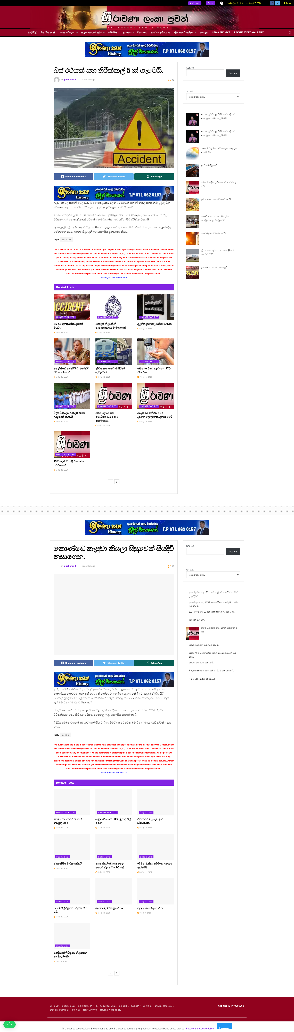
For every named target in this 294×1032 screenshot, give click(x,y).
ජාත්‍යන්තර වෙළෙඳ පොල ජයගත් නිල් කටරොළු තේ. (109, 865)
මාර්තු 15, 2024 (145, 376)
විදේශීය (65, 734)
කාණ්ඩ (190, 91)
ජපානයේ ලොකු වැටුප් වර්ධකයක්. (150, 821)
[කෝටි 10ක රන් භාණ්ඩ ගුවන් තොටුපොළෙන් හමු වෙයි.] (192, 221)
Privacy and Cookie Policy (200, 1028)
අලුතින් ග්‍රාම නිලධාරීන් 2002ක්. (154, 324)
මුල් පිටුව (32, 32)
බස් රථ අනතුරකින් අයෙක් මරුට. (68, 325)
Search (190, 67)
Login (288, 3)
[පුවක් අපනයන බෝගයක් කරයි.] (192, 204)
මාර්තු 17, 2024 (61, 332)
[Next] (116, 481)
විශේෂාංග (142, 32)
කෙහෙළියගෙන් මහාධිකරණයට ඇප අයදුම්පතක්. (106, 416)
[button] (9, 1024)
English (194, 3)
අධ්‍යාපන (127, 32)
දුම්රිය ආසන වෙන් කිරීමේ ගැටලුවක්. (110, 370)
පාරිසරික (112, 32)
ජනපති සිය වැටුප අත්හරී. (68, 863)
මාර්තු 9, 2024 (145, 912)
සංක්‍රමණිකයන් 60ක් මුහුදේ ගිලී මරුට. (112, 821)
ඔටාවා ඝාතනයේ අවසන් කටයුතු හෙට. (68, 821)
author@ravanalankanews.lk (114, 277)
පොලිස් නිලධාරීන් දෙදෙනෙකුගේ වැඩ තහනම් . (111, 325)
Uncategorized (65, 317)
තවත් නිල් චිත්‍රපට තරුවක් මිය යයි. (70, 910)
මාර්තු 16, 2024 (103, 332)
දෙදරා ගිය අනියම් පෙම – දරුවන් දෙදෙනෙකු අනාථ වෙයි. (155, 414)
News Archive (221, 32)
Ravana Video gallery (249, 32)
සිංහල (210, 3)
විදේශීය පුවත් (48, 32)
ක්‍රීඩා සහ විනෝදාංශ (184, 32)
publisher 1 (70, 79)
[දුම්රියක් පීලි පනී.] (192, 170)
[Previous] (110, 481)
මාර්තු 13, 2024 (145, 827)
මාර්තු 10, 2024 (61, 916)
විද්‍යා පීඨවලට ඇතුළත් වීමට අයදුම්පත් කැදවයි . (69, 414)
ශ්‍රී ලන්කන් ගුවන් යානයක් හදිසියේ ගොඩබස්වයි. (211, 670)
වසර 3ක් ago (88, 79)
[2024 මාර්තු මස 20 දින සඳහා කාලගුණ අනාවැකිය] (192, 153)
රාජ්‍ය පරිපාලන (67, 32)
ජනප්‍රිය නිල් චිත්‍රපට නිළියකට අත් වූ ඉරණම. (70, 954)
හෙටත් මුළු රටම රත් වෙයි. (213, 233)
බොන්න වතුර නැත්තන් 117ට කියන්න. (154, 370)
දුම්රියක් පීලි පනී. (209, 165)
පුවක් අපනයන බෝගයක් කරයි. (216, 199)
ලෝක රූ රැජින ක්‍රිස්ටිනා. (109, 908)
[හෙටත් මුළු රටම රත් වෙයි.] (192, 238)
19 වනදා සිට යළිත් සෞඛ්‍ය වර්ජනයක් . (69, 463)
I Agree (224, 1027)
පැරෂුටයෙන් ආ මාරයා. (150, 908)
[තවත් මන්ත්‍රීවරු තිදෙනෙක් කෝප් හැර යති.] (192, 187)
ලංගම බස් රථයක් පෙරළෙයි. (214, 267)
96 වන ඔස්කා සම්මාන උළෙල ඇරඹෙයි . (154, 865)
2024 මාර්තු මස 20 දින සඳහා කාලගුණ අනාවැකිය (212, 611)
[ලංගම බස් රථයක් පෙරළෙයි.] (192, 272)
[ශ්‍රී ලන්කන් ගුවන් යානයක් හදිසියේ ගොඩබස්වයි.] (192, 255)
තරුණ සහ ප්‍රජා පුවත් (91, 32)
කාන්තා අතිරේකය (160, 32)
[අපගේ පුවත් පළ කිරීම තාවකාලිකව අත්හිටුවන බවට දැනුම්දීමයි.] (192, 119)
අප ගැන (204, 32)
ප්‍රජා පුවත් (66, 239)
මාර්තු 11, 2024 (103, 872)
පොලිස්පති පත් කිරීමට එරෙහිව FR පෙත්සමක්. (71, 370)
